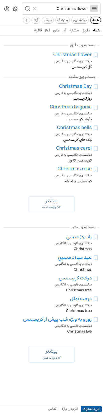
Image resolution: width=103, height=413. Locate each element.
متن (56, 30)
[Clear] (35, 8)
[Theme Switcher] (15, 10)
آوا (64, 30)
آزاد (36, 20)
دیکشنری (80, 20)
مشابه (74, 30)
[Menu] (94, 8)
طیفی (48, 20)
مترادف (62, 20)
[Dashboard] (6, 9)
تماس (52, 409)
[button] (27, 8)
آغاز (47, 30)
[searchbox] (63, 8)
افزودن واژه (70, 409)
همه (95, 20)
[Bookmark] (95, 55)
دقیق (86, 30)
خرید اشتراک (91, 409)
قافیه (38, 30)
